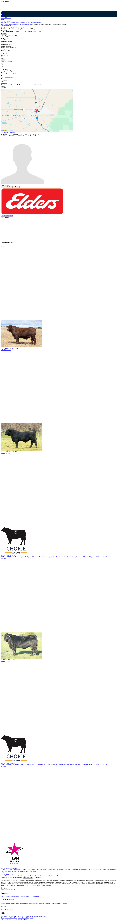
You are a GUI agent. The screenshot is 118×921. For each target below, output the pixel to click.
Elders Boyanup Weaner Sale (24, 24)
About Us (3, 896)
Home (2, 24)
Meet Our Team (10, 896)
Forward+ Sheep (5, 21)
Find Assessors (5, 903)
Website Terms (22, 918)
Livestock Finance (6, 18)
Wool (2, 19)
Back (6, 25)
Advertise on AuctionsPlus (39, 916)
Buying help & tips (6, 877)
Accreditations (40, 903)
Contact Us (4, 910)
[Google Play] (12, 889)
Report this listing (27, 877)
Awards (17, 896)
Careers (22, 896)
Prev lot (6, 27)
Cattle (14, 24)
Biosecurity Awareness (61, 903)
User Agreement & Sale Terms (9, 918)
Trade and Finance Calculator (28, 903)
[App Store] (4, 889)
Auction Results (8, 24)
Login (2, 13)
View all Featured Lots (7, 874)
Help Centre (10, 910)
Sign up (6, 13)
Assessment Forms (49, 903)
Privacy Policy (30, 918)
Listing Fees (28, 916)
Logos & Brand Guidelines (31, 896)
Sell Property (21, 916)
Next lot (19, 27)
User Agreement (37, 877)
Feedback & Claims (17, 877)
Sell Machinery (13, 916)
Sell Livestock (4, 916)
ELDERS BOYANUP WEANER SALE (12, 133)
